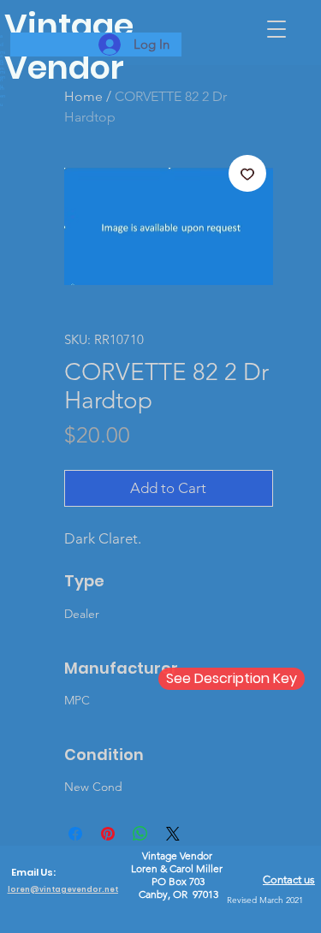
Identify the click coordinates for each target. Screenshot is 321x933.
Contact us (289, 879)
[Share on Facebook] (75, 833)
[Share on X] (173, 833)
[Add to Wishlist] (247, 174)
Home (83, 96)
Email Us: (33, 872)
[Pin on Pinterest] (108, 833)
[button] (276, 29)
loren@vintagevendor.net (63, 889)
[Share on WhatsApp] (140, 833)
